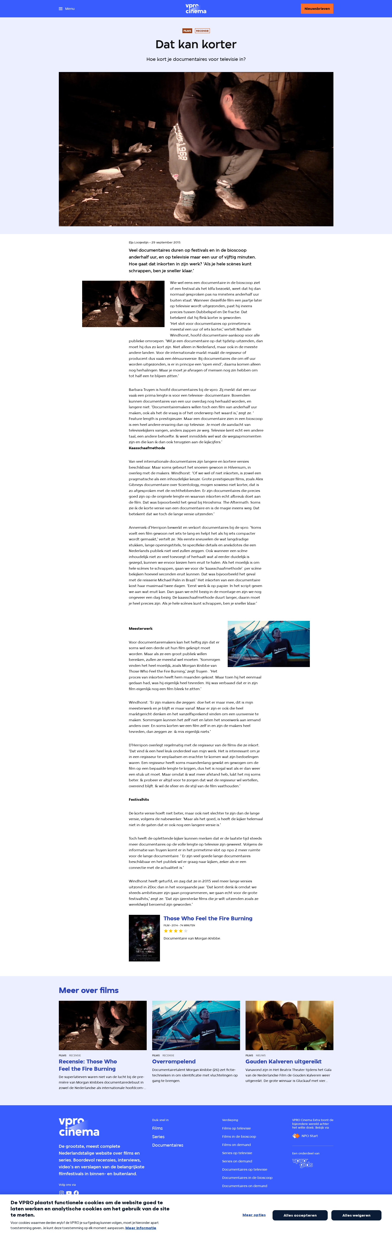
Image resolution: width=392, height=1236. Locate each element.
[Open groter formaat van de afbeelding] (123, 304)
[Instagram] (61, 1193)
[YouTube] (69, 1193)
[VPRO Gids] (302, 1163)
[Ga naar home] (196, 8)
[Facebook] (76, 1193)
